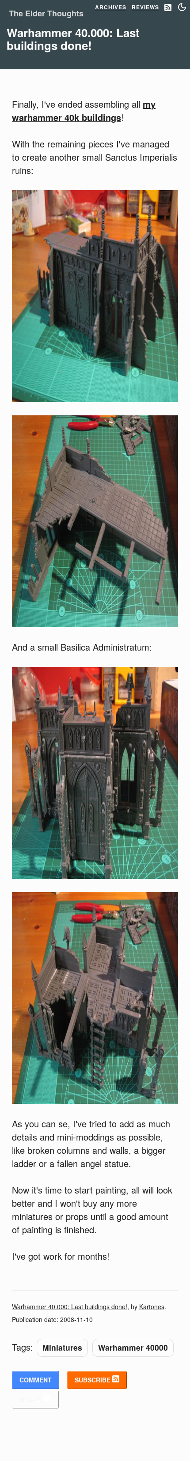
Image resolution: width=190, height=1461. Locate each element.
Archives (110, 7)
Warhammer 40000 (133, 1347)
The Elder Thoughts (46, 13)
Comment (35, 1379)
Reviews (145, 7)
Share (30, 1399)
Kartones (151, 1306)
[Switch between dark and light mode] (182, 7)
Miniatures (62, 1347)
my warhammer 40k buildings (84, 111)
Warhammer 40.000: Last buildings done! (69, 1306)
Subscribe (93, 1379)
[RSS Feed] (168, 8)
